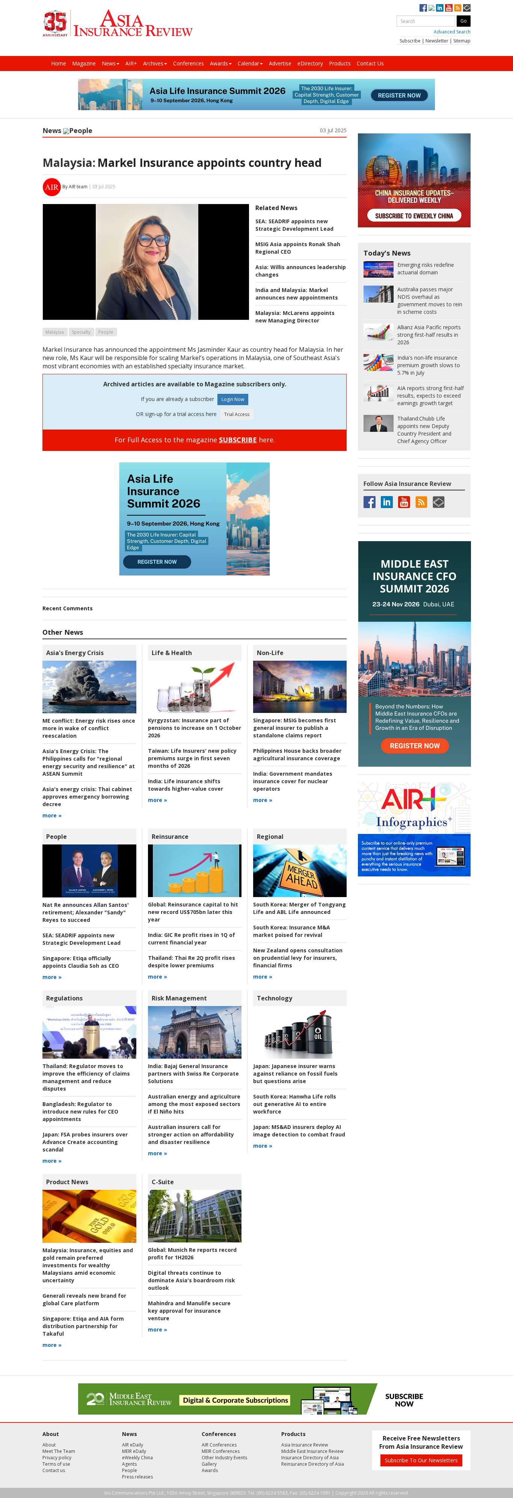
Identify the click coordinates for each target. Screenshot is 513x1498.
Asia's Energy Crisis (75, 653)
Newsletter (436, 41)
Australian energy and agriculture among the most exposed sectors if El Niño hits (194, 1104)
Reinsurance (170, 836)
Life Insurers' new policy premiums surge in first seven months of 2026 (192, 758)
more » (52, 815)
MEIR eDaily (134, 1451)
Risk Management (179, 998)
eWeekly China (137, 1457)
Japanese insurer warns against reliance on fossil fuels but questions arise (295, 1073)
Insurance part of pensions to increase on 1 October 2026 (194, 728)
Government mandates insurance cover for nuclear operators (292, 781)
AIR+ (131, 63)
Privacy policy (56, 1457)
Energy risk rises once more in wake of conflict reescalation (88, 728)
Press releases (137, 1477)
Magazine (84, 63)
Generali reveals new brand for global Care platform (84, 1299)
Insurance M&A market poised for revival (291, 931)
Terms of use (56, 1464)
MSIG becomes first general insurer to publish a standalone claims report (294, 728)
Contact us (53, 1470)
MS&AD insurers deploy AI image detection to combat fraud (299, 1130)
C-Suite (163, 1182)
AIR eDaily (132, 1445)
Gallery (209, 1464)
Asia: (262, 267)
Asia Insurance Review (304, 1445)
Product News (67, 1182)
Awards (219, 63)
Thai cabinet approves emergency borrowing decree (87, 796)
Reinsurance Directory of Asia (312, 1464)
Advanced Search (452, 32)
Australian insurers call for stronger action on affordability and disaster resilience (191, 1134)
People (80, 130)
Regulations (64, 998)
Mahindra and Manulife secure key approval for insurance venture (189, 1311)
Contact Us (370, 63)
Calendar (248, 63)
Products (340, 63)
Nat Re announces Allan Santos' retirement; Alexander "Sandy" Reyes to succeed (85, 912)
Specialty (81, 332)
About (49, 1445)
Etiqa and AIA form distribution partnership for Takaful (83, 1326)
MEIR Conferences (221, 1451)
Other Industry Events (224, 1457)
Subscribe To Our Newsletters (421, 1460)
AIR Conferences (219, 1445)
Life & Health (172, 653)
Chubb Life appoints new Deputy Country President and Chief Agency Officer (424, 430)
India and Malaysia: (281, 290)
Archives (153, 63)
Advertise (280, 63)
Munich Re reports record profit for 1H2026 (192, 1253)
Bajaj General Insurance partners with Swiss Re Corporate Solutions (193, 1073)
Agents (129, 1464)
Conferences (188, 63)
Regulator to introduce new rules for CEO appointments (80, 1111)
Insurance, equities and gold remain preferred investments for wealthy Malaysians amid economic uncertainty (87, 1265)
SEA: (261, 221)
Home (58, 63)
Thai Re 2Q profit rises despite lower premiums (191, 961)
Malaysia (54, 332)
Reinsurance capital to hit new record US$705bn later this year (193, 912)
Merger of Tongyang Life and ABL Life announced (299, 908)
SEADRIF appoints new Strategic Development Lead (294, 225)
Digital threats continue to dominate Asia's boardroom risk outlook (191, 1280)
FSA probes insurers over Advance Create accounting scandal (85, 1142)
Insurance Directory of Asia (310, 1457)
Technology (274, 998)
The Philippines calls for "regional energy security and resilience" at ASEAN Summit (88, 762)
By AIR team (75, 186)
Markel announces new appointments (296, 293)
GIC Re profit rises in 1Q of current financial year (191, 938)
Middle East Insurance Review (312, 1451)
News (109, 63)
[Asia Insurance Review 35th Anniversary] (117, 23)
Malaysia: (68, 162)
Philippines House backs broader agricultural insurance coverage (297, 754)
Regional (270, 836)
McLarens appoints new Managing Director (295, 316)
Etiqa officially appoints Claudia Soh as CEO (80, 962)
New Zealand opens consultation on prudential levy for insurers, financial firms (298, 958)
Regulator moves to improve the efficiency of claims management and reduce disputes (86, 1077)
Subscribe (410, 41)
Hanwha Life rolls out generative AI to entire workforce (294, 1104)
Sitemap (462, 41)
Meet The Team (58, 1451)
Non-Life (270, 653)
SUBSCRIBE (238, 439)
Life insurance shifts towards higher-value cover (185, 785)
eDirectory (310, 63)
